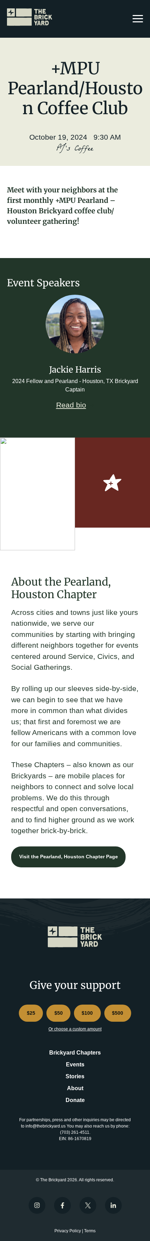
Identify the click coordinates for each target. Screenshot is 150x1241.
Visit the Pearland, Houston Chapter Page (68, 856)
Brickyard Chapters (75, 1053)
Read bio (71, 405)
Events (75, 1064)
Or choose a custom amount (75, 1029)
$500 (117, 1013)
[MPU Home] (31, 17)
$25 (31, 1013)
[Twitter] (88, 1205)
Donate (75, 1100)
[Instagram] (37, 1205)
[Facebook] (62, 1205)
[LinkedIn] (113, 1205)
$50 (58, 1013)
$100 (87, 1013)
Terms (90, 1230)
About (75, 1088)
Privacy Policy (67, 1230)
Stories (75, 1076)
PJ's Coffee (75, 149)
